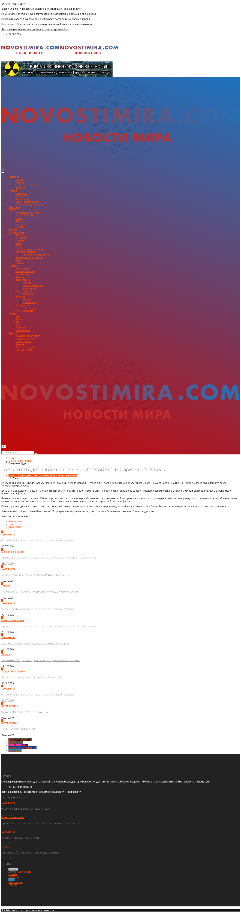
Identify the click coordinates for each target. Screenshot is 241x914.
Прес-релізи (21, 193)
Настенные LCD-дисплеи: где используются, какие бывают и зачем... (40, 592)
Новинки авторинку (25, 271)
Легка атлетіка (23, 330)
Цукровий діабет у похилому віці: (20, 837)
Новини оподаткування (27, 202)
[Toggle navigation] (2, 169)
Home (11, 458)
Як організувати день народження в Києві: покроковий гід (35, 29)
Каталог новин (23, 199)
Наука (19, 243)
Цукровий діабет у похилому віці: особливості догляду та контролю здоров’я (46, 19)
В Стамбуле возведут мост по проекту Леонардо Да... (32, 677)
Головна (13, 176)
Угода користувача (25, 185)
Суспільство (16, 232)
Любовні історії (30, 308)
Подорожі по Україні (26, 339)
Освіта (19, 246)
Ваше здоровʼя (23, 280)
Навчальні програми (26, 252)
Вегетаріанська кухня (33, 285)
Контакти (20, 188)
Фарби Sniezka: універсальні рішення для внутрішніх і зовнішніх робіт (41, 8)
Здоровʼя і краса (24, 268)
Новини (12, 190)
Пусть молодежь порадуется (18, 728)
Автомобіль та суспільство (29, 257)
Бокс (18, 325)
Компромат (28, 294)
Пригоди (20, 263)
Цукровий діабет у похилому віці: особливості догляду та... (35, 574)
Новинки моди (23, 274)
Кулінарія (20, 277)
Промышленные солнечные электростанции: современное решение (41, 823)
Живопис (27, 299)
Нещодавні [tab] (14, 521)
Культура (20, 240)
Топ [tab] (10, 524)
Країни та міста (23, 341)
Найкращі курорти (24, 350)
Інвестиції (20, 224)
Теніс (18, 316)
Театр (18, 260)
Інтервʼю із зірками (25, 311)
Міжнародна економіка (27, 213)
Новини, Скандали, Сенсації (30, 205)
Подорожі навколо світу (28, 336)
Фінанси (20, 221)
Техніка (13, 229)
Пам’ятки (20, 344)
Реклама (20, 182)
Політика (14, 207)
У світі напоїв (29, 288)
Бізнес (12, 210)
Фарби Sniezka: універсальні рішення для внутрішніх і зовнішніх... (38, 540)
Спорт (12, 313)
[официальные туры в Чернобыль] (57, 75)
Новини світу (22, 196)
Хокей (19, 322)
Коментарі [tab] (14, 526)
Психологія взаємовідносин (37, 255)
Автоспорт (21, 327)
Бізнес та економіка (26, 215)
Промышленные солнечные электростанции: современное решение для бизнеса (48, 14)
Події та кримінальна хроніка (30, 249)
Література (21, 238)
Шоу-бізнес (21, 235)
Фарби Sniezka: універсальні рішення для (25, 808)
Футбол (19, 319)
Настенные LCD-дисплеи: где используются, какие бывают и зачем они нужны (46, 24)
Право (19, 218)
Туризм (12, 333)
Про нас (19, 179)
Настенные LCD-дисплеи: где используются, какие (30, 852)
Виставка (20, 297)
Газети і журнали (24, 291)
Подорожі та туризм (25, 347)
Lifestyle (13, 265)
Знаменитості (22, 305)
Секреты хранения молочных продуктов (24, 711)
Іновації (19, 227)
